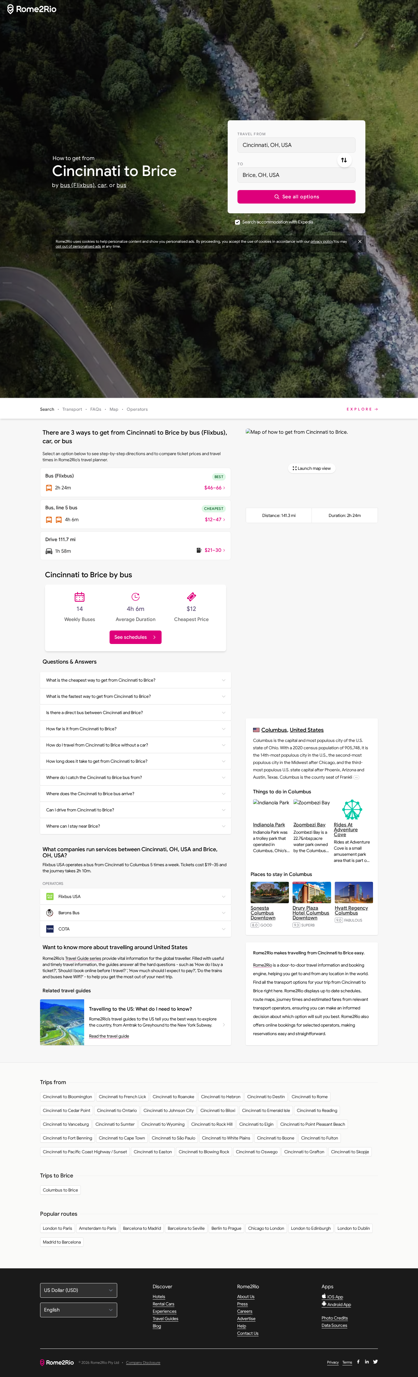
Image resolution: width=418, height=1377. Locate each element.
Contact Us (248, 1333)
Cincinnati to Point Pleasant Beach (312, 1124)
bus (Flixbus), (78, 185)
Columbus (274, 729)
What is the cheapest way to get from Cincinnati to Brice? (100, 680)
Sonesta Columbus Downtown (263, 913)
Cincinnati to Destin (266, 1096)
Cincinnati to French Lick (122, 1096)
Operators (137, 409)
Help (241, 1326)
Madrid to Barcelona (62, 1242)
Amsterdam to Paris (97, 1228)
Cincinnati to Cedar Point (66, 1110)
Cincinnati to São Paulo (173, 1138)
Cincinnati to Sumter (115, 1124)
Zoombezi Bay (309, 825)
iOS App (335, 1297)
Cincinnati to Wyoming (163, 1124)
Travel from (251, 134)
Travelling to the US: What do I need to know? (140, 1009)
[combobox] (296, 145)
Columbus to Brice (60, 1190)
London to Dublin (354, 1228)
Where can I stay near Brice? (73, 826)
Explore (360, 409)
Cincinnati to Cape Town (122, 1138)
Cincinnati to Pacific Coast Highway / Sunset (85, 1151)
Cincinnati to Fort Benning (67, 1138)
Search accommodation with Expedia (277, 222)
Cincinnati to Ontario (117, 1110)
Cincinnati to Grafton (304, 1151)
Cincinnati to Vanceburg (66, 1124)
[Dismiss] (359, 241)
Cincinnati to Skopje (350, 1151)
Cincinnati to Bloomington (67, 1096)
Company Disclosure (143, 1363)
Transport (72, 409)
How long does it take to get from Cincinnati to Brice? (96, 761)
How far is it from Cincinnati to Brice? (81, 729)
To (240, 164)
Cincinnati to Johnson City (169, 1110)
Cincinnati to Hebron (221, 1096)
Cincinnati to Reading (317, 1110)
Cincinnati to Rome (310, 1096)
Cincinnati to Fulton (319, 1138)
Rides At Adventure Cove (346, 830)
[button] (296, 197)
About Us (246, 1296)
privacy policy (322, 241)
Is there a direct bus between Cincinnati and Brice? (94, 712)
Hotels (159, 1296)
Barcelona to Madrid (142, 1228)
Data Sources (334, 1325)
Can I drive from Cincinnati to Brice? (80, 810)
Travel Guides (165, 1318)
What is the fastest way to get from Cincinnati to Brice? (98, 696)
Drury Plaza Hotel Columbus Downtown (311, 913)
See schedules (130, 637)
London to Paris (57, 1228)
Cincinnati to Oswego (257, 1151)
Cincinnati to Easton (153, 1151)
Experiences (165, 1311)
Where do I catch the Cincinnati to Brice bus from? (94, 777)
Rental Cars (163, 1304)
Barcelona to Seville (186, 1228)
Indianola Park (269, 825)
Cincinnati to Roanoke (173, 1096)
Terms (347, 1362)
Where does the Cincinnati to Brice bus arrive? (90, 793)
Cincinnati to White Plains (226, 1138)
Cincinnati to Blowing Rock (204, 1151)
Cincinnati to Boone (275, 1138)
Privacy (333, 1362)
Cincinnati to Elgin (256, 1124)
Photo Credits (335, 1318)
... (356, 777)
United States (307, 729)
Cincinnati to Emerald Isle (266, 1110)
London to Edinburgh (311, 1228)
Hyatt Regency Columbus (351, 910)
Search (47, 409)
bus (121, 185)
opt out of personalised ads (78, 246)
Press (242, 1304)
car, (103, 185)
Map (114, 409)
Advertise (246, 1318)
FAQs (95, 409)
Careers (244, 1311)
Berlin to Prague (226, 1228)
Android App (339, 1304)
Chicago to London (266, 1228)
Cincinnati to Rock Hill (212, 1124)
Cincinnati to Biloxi (217, 1110)
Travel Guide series (83, 958)
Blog (157, 1326)
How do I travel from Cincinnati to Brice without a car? (97, 745)
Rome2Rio (262, 965)
